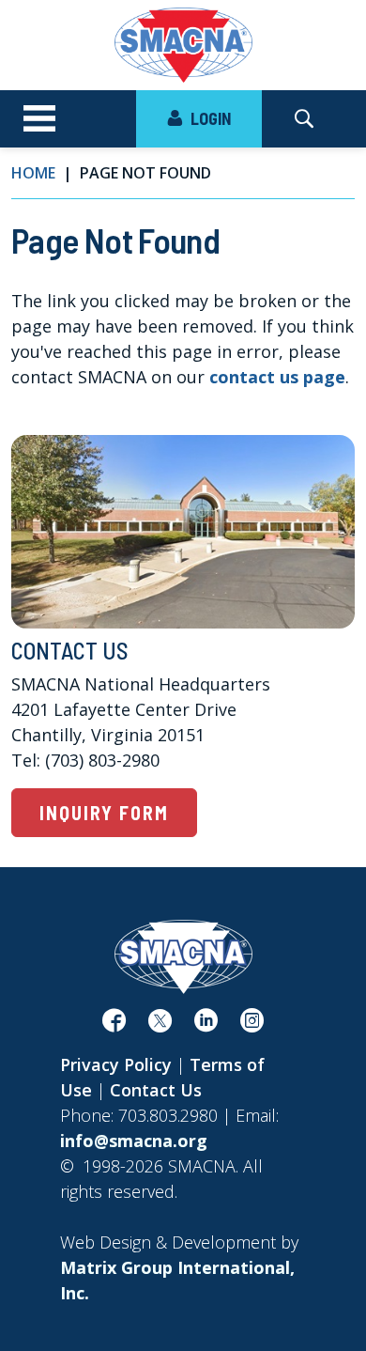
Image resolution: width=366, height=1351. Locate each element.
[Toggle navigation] (39, 119)
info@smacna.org (133, 1140)
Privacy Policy (116, 1064)
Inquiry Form (104, 812)
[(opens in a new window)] (114, 1024)
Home (33, 173)
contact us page (277, 376)
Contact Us (156, 1090)
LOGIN (209, 118)
